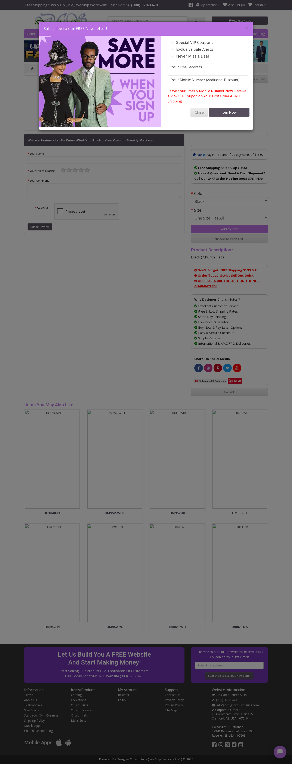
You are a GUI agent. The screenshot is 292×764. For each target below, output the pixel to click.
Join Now (229, 112)
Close (199, 112)
